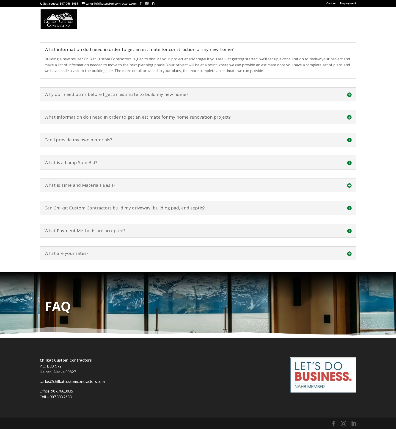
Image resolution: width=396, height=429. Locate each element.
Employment (348, 3)
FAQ (344, 19)
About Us (277, 19)
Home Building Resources (313, 19)
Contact (331, 3)
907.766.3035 (62, 391)
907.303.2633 (61, 396)
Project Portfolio (247, 19)
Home (221, 19)
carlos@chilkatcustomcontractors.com (72, 381)
